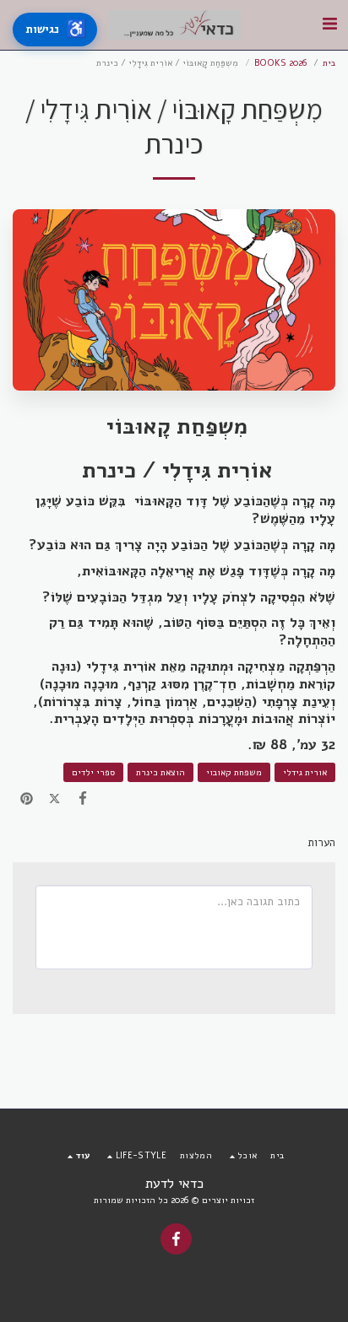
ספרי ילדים (93, 772)
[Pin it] (27, 799)
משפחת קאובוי (234, 772)
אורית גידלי (305, 772)
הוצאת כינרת (160, 772)
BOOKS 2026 (280, 63)
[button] (329, 24)
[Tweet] (54, 799)
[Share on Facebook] (83, 799)
